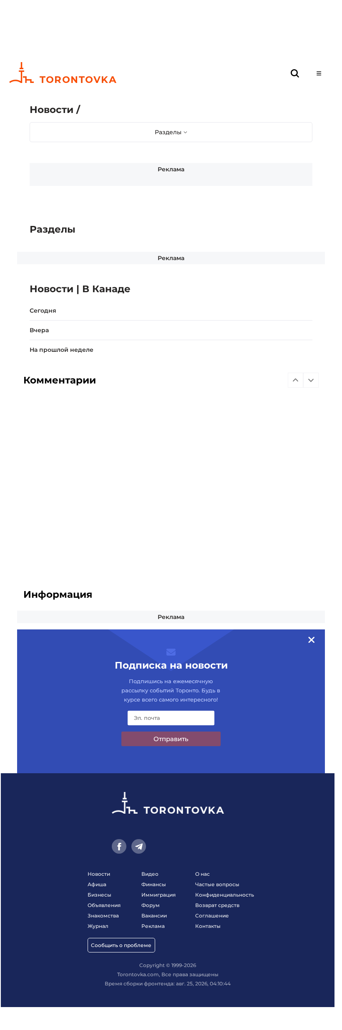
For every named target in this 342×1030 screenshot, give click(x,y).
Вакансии (154, 915)
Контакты (208, 926)
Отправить (171, 739)
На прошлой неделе (61, 349)
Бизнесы (99, 895)
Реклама (171, 169)
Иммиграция (158, 895)
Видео (149, 874)
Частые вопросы (217, 884)
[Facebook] (119, 846)
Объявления (104, 905)
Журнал (98, 926)
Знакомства (103, 915)
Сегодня (43, 310)
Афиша (97, 884)
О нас (202, 874)
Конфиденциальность (224, 895)
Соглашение (212, 915)
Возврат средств (217, 905)
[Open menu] (319, 73)
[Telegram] (138, 846)
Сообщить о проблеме (121, 945)
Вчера (39, 330)
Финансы (153, 884)
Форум (150, 905)
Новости (99, 874)
